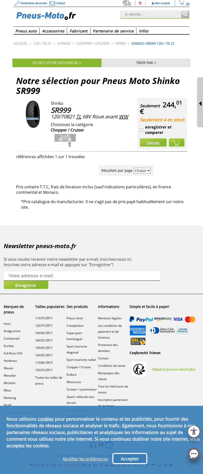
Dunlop (9, 346)
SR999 (61, 110)
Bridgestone (12, 331)
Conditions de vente (111, 366)
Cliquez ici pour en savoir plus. (174, 369)
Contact (103, 358)
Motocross (74, 382)
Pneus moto (75, 318)
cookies (46, 419)
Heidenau (10, 361)
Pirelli (7, 405)
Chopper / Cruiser (79, 367)
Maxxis (8, 368)
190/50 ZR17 (43, 348)
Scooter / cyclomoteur (82, 389)
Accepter (130, 459)
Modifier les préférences (85, 459)
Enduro (71, 374)
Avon (7, 324)
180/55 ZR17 (43, 340)
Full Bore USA (13, 353)
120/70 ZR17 (43, 325)
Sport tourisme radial (81, 360)
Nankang (10, 398)
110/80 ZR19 (43, 363)
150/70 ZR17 (43, 370)
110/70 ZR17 (43, 318)
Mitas (7, 390)
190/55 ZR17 (43, 355)
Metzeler (10, 375)
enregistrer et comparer (158, 129)
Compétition (75, 325)
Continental (12, 338)
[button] (194, 431)
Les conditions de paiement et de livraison (110, 331)
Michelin (9, 383)
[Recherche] (185, 14)
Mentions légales (110, 318)
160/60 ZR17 (43, 333)
